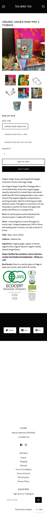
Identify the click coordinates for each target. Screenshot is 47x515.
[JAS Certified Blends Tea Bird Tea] (19, 285)
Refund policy (23, 477)
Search (23, 457)
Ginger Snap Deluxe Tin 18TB (18, 142)
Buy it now (23, 169)
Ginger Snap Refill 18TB (16, 134)
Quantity (6, 149)
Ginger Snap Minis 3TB (15, 126)
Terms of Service (23, 473)
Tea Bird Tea (23, 6)
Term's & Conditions (24, 469)
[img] (21, 444)
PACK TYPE (6, 121)
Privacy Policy (23, 481)
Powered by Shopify (23, 509)
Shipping (23, 461)
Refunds (23, 465)
